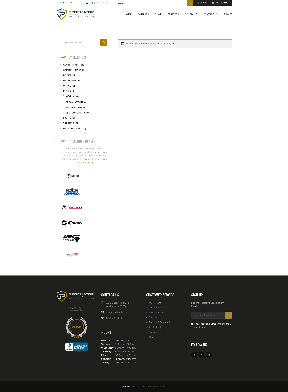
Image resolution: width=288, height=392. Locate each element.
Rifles (67, 91)
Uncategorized (72, 128)
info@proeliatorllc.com (117, 312)
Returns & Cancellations (161, 322)
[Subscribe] (228, 315)
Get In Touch (155, 327)
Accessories (71, 64)
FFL (151, 336)
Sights (67, 117)
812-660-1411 (85, 162)
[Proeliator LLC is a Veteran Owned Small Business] (76, 327)
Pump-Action (74, 107)
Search (103, 42)
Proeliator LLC (130, 386)
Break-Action (74, 102)
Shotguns (69, 96)
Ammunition (71, 69)
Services (153, 317)
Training (68, 123)
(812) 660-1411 (114, 318)
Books (67, 75)
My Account (155, 302)
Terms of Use (155, 307)
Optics (67, 85)
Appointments (156, 332)
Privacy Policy (156, 312)
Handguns (69, 80)
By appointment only (125, 358)
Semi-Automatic (76, 112)
